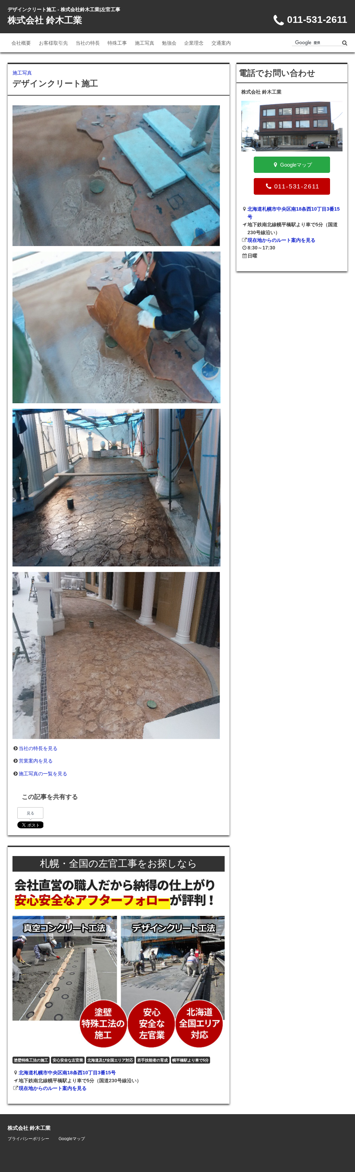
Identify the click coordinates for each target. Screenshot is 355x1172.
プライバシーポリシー (28, 1138)
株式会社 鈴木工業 (45, 20)
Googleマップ (72, 1138)
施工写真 (144, 43)
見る (30, 813)
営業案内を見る (36, 761)
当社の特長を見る (38, 748)
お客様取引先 (53, 43)
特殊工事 (117, 43)
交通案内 (221, 43)
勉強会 (169, 43)
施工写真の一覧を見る (43, 773)
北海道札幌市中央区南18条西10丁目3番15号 (67, 1072)
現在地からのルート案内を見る (53, 1088)
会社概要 (21, 43)
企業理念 (194, 43)
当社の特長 (88, 43)
